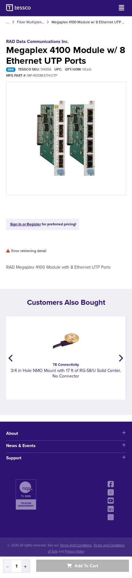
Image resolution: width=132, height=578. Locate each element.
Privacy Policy (74, 551)
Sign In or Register (25, 224)
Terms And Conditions (75, 545)
